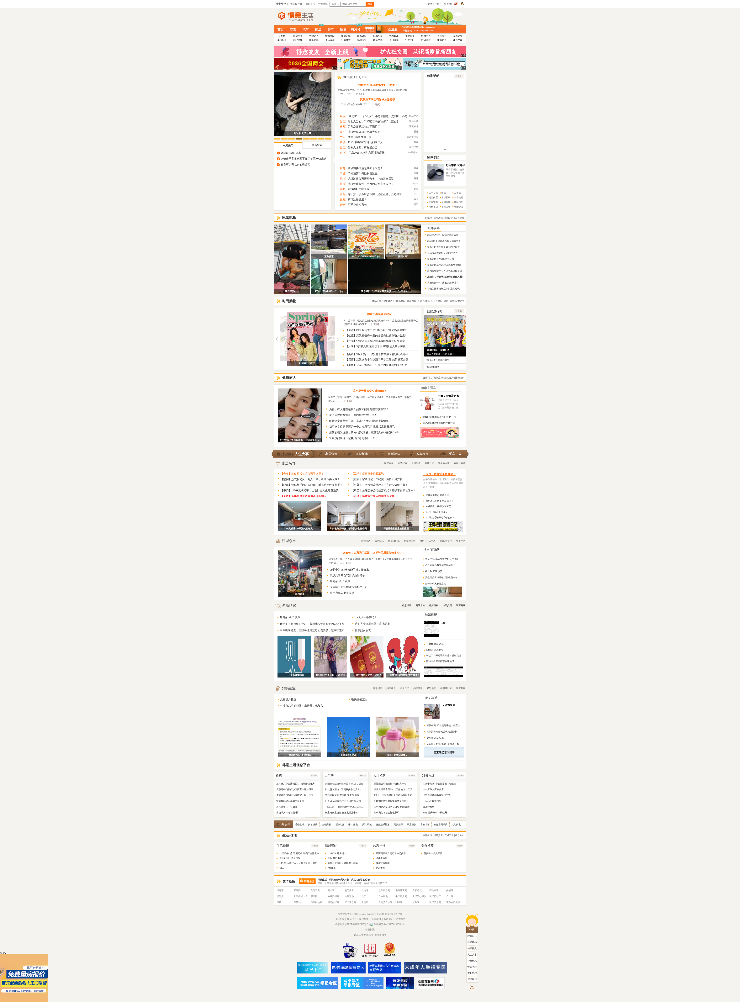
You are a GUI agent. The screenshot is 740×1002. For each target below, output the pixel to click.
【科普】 (342, 168)
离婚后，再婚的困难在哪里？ (405, 675)
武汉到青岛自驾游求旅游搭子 (377, 99)
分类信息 (472, 960)
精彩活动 (431, 688)
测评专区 (433, 157)
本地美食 (446, 206)
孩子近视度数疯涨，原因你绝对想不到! (352, 415)
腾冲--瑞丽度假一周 (359, 137)
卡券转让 (458, 197)
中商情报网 (333, 896)
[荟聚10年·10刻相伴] (445, 345)
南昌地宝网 (401, 890)
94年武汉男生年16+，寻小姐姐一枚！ (332, 675)
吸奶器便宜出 (359, 699)
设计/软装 (367, 824)
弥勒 (416, 188)
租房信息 (300, 594)
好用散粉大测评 (455, 165)
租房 (422, 541)
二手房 (457, 193)
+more (314, 775)
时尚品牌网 (333, 902)
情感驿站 (330, 35)
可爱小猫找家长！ (358, 204)
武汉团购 (298, 40)
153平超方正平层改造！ (438, 512)
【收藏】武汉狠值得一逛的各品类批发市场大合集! (376, 335)
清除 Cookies (360, 914)
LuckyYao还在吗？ (366, 617)
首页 (281, 29)
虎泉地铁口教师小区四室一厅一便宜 (294, 795)
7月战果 (332, 868)
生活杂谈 (330, 40)
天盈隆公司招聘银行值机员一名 (349, 587)
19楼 (279, 902)
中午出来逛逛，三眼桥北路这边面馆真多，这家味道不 (312, 630)
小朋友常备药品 (348, 754)
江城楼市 (346, 40)
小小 (416, 194)
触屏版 (389, 914)
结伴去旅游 (381, 858)
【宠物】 (342, 204)
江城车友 (378, 35)
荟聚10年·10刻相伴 (438, 350)
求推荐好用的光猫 (358, 189)
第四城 (297, 902)
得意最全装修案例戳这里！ (397, 528)
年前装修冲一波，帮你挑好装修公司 (348, 528)
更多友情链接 (453, 902)
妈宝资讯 (418, 688)
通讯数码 (400, 301)
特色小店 (433, 206)
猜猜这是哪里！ (357, 199)
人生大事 (472, 954)
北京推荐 (380, 868)
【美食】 (342, 194)
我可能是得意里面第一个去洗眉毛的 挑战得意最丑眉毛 (362, 426)
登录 (430, 4)
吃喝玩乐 (472, 936)
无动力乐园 (448, 705)
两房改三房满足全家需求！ (439, 500)
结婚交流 (447, 605)
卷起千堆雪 (412, 136)
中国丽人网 (401, 896)
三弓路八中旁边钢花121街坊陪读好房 (295, 783)
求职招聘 (446, 197)
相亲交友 (457, 40)
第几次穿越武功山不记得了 (364, 126)
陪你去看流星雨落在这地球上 (372, 623)
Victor (415, 183)
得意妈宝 (377, 688)
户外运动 (349, 896)
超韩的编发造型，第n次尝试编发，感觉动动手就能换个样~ (364, 432)
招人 (281, 868)
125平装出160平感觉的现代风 (365, 142)
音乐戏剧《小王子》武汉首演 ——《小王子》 (384, 291)
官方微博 (323, 4)
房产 (331, 29)
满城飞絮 (413, 147)
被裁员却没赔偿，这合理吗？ (442, 252)
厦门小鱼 (349, 890)
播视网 (449, 890)
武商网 (297, 890)
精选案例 (389, 463)
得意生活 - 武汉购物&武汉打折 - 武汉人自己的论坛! (344, 879)
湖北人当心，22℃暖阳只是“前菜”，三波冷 (373, 121)
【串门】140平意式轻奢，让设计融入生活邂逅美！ (311, 490)
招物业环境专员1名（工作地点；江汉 (393, 789)
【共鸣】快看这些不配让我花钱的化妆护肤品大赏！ (377, 341)
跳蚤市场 (314, 40)
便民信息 (458, 202)
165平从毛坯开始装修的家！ (440, 517)
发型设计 (366, 902)
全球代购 (446, 202)
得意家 (280, 890)
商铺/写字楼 (446, 541)
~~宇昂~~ (413, 152)
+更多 (459, 75)
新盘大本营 (409, 541)
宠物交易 (433, 202)
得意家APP (444, 463)
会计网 (449, 896)
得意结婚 (406, 605)
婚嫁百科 (433, 605)
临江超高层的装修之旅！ (438, 495)
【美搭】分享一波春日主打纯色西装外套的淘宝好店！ (378, 365)
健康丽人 (426, 35)
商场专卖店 (378, 301)
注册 (437, 4)
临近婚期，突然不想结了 (368, 675)
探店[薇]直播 (433, 367)
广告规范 (400, 919)
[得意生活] (302, 16)
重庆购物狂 (316, 902)
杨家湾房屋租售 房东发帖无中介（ (342, 812)
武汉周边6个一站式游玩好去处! (443, 235)
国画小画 (403, 256)
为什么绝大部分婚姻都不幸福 (343, 863)
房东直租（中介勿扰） (287, 806)
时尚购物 (472, 942)
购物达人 (314, 35)
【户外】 (342, 152)
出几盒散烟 (428, 806)
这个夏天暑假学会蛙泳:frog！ (370, 390)
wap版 (381, 914)
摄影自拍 (410, 35)
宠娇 (416, 204)
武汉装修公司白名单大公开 (364, 131)
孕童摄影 (411, 824)
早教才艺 (425, 824)
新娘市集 (420, 605)
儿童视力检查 (288, 699)
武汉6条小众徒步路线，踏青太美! (444, 241)
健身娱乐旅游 (383, 824)
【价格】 (342, 178)
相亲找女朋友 (363, 630)
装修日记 (429, 463)
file (443, 622)
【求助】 (342, 189)
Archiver (372, 914)
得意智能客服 (345, 914)
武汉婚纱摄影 (419, 896)
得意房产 (365, 541)
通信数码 (299, 824)
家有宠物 (457, 35)
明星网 (398, 902)
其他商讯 (456, 824)
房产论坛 (379, 541)
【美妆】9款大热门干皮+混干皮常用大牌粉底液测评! (377, 354)
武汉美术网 (435, 902)
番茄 (416, 131)
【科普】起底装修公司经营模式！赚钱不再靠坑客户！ (383, 490)
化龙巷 (365, 890)
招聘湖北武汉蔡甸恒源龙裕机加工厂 (392, 801)
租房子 (444, 193)
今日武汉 (394, 40)
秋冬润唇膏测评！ (307, 363)
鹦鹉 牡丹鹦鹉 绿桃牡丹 (435, 812)
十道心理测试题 (296, 675)
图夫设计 (332, 890)
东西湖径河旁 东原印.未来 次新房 (342, 795)
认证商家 (460, 605)
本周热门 (288, 145)
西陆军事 (434, 890)
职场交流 (378, 40)
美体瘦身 (442, 35)
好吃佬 (281, 35)
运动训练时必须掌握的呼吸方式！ (439, 423)
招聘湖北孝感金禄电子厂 (386, 812)
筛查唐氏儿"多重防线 (299, 754)
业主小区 (410, 40)
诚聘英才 (363, 919)
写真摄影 (398, 824)
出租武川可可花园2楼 (287, 812)
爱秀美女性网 (385, 902)
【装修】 (342, 142)
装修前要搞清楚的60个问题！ (365, 168)
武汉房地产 (435, 896)
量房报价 (415, 463)
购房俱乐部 (394, 541)
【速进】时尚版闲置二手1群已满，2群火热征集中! (376, 330)
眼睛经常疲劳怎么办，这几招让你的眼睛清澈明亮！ (360, 420)
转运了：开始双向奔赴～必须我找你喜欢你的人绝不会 (312, 623)
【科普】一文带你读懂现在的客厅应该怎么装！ (379, 484)
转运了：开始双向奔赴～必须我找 (443, 655)
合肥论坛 (417, 890)
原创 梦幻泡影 (335, 858)
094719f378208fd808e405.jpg (366, 256)
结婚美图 (326, 824)
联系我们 (351, 919)
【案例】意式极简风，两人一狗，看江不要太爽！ (310, 479)
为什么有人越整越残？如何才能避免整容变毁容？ (358, 409)
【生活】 (342, 116)
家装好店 (402, 463)
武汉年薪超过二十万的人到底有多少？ (371, 183)
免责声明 (376, 919)
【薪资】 (342, 183)
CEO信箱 (339, 919)
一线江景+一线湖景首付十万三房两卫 (344, 806)
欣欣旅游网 (384, 890)
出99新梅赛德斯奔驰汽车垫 (437, 795)
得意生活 (281, 4)
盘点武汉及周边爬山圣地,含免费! (444, 264)
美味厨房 (282, 40)
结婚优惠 (339, 824)
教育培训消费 (440, 824)
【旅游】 (342, 126)
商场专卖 (298, 35)
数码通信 (426, 40)
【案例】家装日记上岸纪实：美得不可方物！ (378, 479)
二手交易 (433, 193)
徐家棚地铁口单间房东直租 (290, 801)
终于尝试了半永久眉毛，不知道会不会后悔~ (300, 440)
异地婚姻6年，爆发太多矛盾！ (442, 282)
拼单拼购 (312, 824)
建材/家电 (353, 824)
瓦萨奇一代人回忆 (433, 853)
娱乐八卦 (459, 835)
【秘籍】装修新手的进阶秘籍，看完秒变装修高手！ (312, 484)
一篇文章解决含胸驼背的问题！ (448, 397)
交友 (293, 29)
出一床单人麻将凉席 (342, 592)
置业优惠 (329, 256)
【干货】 (342, 173)
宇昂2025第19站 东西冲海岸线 (366, 152)
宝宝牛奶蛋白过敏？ (397, 754)
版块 (343, 29)
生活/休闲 (472, 967)
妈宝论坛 (391, 688)
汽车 (306, 29)
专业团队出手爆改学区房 (438, 506)
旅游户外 (442, 40)
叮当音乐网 (350, 902)
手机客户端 (296, 4)
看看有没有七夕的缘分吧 (295, 164)
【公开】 (342, 131)
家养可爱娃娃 (292, 291)
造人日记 (404, 688)
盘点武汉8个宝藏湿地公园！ (441, 258)
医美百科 (459, 377)
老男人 (280, 896)
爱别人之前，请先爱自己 (363, 147)
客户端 (398, 914)
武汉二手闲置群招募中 (438, 360)
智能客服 (472, 979)
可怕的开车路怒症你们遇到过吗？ (444, 288)
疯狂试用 (443, 301)
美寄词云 (315, 890)
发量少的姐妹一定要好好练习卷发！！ (352, 438)
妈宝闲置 (433, 197)
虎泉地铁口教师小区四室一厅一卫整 (294, 789)
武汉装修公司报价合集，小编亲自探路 (371, 178)
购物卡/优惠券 (457, 301)
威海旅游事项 (383, 863)
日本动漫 (383, 896)
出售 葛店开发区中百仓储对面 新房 (343, 801)
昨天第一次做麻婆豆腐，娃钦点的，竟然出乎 (375, 194)
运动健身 (449, 377)
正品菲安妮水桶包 (432, 801)
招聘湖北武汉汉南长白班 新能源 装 (392, 806)
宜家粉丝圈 (459, 463)
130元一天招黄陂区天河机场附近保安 (393, 795)
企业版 (393, 29)
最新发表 (317, 145)
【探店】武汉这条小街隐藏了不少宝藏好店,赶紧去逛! (377, 359)
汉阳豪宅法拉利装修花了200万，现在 (344, 783)
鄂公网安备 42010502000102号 (389, 924)
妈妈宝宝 (362, 40)
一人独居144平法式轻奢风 (299, 528)
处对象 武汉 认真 (302, 133)
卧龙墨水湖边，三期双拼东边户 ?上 (343, 789)
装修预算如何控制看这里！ (364, 173)
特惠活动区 (446, 688)
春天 (416, 199)
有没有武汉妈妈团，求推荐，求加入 (301, 705)
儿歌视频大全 (301, 896)
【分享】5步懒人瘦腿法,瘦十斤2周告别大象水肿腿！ (377, 346)
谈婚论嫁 (346, 35)
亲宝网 (314, 896)
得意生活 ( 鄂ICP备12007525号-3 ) (352, 924)
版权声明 (388, 919)
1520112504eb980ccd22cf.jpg (329, 291)
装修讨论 (362, 35)
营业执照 (370, 929)
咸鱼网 (415, 902)
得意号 (355, 29)
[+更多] (360, 93)
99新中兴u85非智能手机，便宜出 (377, 85)
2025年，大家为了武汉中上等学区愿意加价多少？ (372, 552)
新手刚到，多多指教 (289, 858)
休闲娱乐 (394, 35)
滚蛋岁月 (413, 126)
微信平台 (310, 4)
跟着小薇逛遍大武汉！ (380, 314)
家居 (318, 29)
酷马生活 (413, 116)
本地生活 (427, 835)
